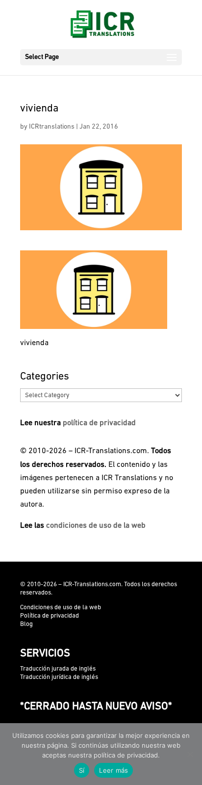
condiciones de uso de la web (96, 526)
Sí (82, 770)
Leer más (113, 770)
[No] (190, 754)
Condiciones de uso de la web (60, 607)
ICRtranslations (52, 127)
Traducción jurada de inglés (58, 669)
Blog (26, 624)
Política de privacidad (49, 616)
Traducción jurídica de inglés (59, 677)
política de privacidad (99, 423)
